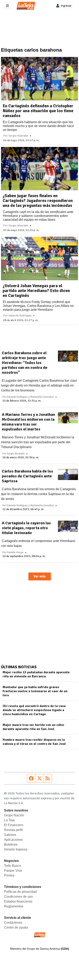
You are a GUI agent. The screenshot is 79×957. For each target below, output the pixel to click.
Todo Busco (12, 865)
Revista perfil (13, 830)
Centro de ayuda (16, 927)
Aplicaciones (13, 839)
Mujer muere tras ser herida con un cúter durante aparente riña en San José (33, 727)
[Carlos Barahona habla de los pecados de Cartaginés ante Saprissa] (68, 474)
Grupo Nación (14, 815)
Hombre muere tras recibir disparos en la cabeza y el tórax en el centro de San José (34, 742)
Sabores (10, 834)
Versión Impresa (15, 849)
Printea (9, 875)
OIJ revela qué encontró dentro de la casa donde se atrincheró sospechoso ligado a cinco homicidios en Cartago (34, 710)
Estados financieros (18, 901)
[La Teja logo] (25, 6)
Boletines (11, 844)
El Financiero (13, 825)
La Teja (9, 820)
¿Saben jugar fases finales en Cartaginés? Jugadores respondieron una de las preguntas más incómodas (38, 200)
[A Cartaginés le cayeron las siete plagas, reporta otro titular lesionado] (68, 526)
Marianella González (42, 397)
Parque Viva (13, 870)
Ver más (40, 576)
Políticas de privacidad (20, 891)
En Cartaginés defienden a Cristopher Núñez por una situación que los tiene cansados (38, 110)
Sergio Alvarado (18, 135)
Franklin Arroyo (15, 552)
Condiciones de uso (18, 896)
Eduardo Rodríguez (20, 315)
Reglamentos (13, 906)
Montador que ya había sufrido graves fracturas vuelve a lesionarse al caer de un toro (35, 691)
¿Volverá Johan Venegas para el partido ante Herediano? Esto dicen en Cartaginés (36, 290)
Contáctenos (13, 922)
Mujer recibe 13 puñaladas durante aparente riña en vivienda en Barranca (36, 674)
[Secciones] (7, 5)
